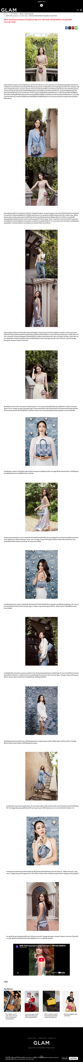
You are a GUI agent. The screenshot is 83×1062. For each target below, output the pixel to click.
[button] (77, 10)
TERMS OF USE (42, 1038)
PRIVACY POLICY (32, 1038)
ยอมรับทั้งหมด (73, 1058)
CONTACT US (51, 1038)
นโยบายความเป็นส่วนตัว (20, 1059)
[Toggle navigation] (81, 10)
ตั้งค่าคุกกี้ (64, 1058)
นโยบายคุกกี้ (31, 1059)
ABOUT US (41, 1)
